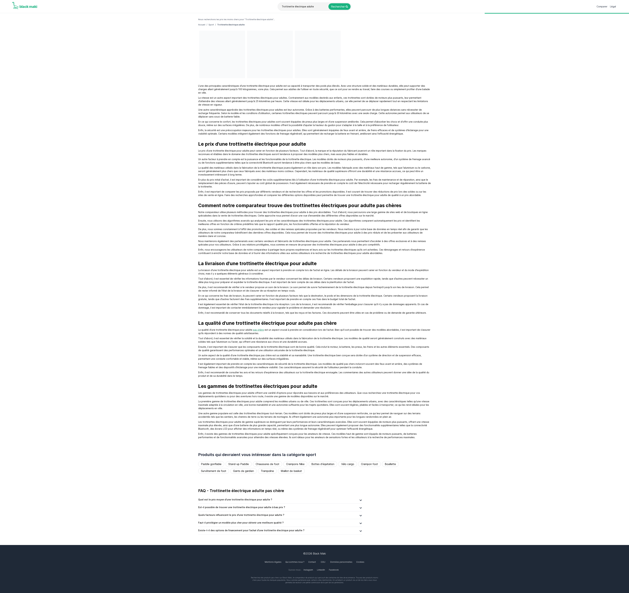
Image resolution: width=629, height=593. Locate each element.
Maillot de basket (291, 471)
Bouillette (390, 464)
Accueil (201, 24)
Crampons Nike (295, 464)
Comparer (602, 6)
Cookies (360, 562)
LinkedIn (321, 570)
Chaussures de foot (267, 464)
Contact (312, 562)
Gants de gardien (243, 471)
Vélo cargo (347, 464)
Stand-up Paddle (238, 464)
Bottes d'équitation (322, 464)
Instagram (308, 570)
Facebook (334, 570)
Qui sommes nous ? (294, 562)
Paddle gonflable (211, 464)
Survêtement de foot (213, 471)
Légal (613, 6)
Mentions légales (273, 562)
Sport (211, 24)
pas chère (258, 329)
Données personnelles (341, 562)
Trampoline (267, 471)
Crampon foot (369, 464)
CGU (323, 562)
